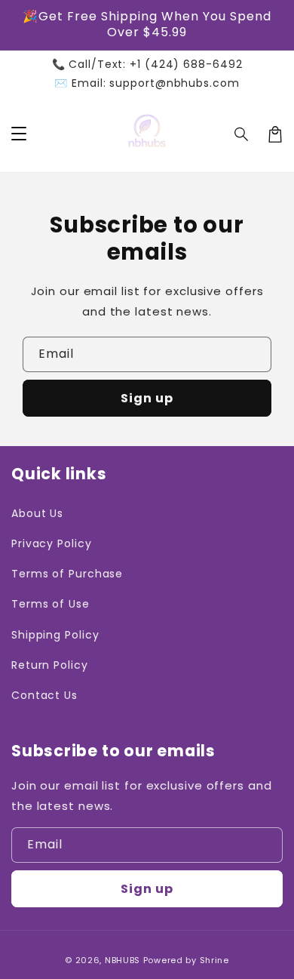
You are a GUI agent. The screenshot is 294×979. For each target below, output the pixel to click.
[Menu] (18, 134)
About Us (37, 513)
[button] (242, 134)
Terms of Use (50, 603)
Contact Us (44, 695)
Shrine (214, 960)
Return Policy (49, 665)
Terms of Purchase (67, 573)
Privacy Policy (51, 543)
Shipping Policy (55, 634)
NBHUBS (122, 960)
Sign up (147, 398)
